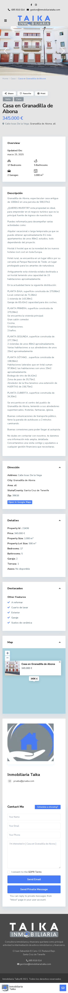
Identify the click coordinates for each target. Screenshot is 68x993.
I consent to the (26, 872)
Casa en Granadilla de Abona (38, 664)
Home (5, 78)
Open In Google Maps (19, 502)
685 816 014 (18, 9)
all (54, 123)
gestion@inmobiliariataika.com (35, 964)
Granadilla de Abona (41, 123)
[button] (5, 51)
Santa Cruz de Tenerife (36, 490)
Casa (13, 78)
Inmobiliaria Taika (23, 774)
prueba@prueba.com (24, 781)
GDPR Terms (35, 872)
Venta (8, 99)
